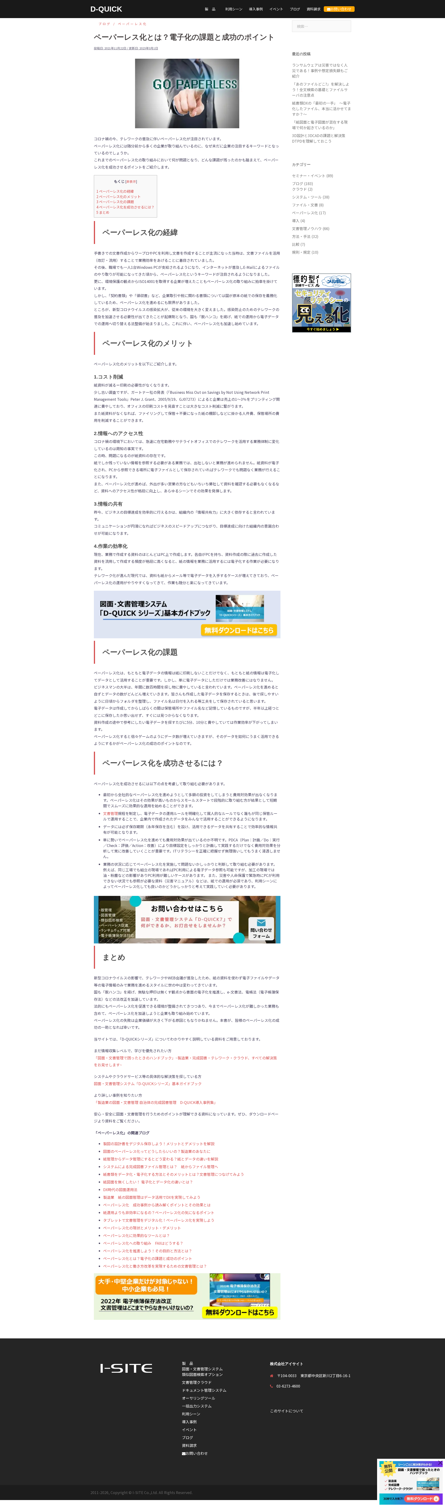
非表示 (131, 181)
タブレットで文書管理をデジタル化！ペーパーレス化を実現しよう (158, 1220)
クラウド (299, 189)
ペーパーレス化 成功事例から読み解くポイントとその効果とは (157, 1205)
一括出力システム (197, 1406)
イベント (276, 8)
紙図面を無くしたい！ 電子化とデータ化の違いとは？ (148, 1182)
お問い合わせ (341, 8)
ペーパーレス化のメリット (118, 196)
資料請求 (314, 8)
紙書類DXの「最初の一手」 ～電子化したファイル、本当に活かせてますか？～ (321, 108)
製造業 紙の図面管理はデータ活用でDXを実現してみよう (151, 1197)
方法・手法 (301, 236)
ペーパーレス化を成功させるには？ (125, 206)
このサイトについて (286, 1411)
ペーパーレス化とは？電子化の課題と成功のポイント (147, 1258)
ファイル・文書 (305, 205)
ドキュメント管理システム (204, 1390)
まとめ (102, 212)
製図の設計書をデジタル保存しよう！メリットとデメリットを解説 (158, 1143)
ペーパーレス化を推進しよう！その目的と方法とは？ (147, 1251)
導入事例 (256, 8)
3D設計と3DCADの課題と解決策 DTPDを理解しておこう (320, 138)
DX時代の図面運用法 (120, 1189)
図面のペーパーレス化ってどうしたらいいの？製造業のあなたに (156, 1151)
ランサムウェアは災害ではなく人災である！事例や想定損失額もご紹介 (320, 70)
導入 (295, 220)
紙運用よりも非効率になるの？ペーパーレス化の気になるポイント (158, 1212)
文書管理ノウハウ (307, 228)
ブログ (295, 8)
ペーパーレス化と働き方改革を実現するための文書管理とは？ (155, 1266)
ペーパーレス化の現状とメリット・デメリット (142, 1228)
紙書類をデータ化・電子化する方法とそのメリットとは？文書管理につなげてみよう (173, 1174)
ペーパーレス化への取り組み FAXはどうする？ (143, 1243)
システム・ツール (307, 197)
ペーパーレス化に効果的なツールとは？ (136, 1235)
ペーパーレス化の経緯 (115, 191)
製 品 (212, 8)
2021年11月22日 (115, 48)
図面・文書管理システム (202, 1369)
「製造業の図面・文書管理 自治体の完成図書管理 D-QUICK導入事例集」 (156, 1102)
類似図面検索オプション (202, 1374)
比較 (295, 244)
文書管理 (110, 813)
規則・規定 (301, 252)
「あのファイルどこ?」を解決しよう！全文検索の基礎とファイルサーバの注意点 (320, 89)
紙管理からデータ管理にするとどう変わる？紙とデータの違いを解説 (160, 1159)
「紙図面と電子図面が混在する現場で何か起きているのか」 (320, 124)
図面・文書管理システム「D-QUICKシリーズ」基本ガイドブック (148, 1083)
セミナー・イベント (308, 175)
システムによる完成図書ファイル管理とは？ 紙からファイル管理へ (160, 1166)
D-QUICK (106, 9)
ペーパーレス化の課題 (115, 201)
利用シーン (233, 8)
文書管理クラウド (197, 1382)
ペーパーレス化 (132, 24)
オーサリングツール (198, 1398)
